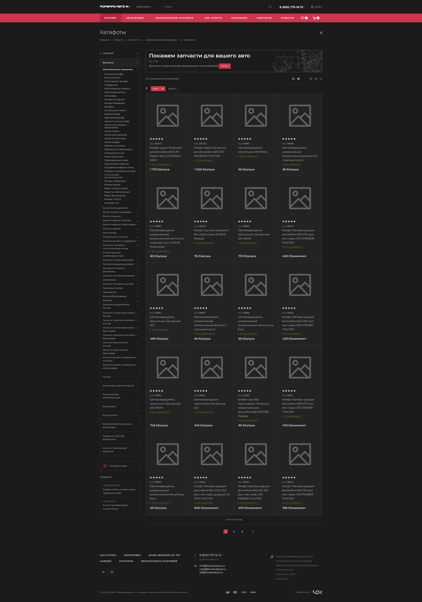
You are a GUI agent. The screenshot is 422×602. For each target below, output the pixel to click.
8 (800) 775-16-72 (291, 7)
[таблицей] (321, 78)
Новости (106, 477)
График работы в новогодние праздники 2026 (119, 491)
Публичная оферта (286, 574)
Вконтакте (103, 572)
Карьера (106, 561)
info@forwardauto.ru (212, 565)
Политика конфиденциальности (294, 557)
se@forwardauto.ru (211, 572)
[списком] (316, 78)
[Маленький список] (293, 78)
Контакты (126, 561)
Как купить (108, 555)
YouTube (111, 572)
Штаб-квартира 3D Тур (164, 555)
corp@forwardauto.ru (212, 569)
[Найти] (270, 6)
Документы (282, 579)
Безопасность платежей (159, 561)
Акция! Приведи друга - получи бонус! (116, 507)
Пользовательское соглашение (294, 561)
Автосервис (132, 555)
